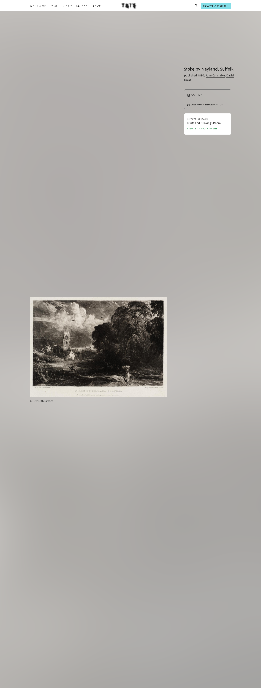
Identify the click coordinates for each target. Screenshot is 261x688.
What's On (38, 5)
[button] (195, 5)
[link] (41, 400)
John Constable (215, 75)
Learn (81, 5)
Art (66, 5)
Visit (55, 5)
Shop (97, 5)
